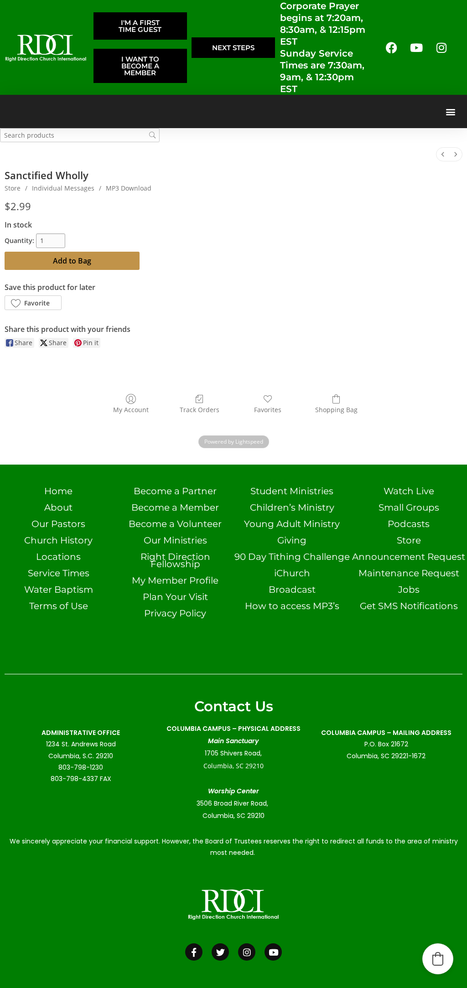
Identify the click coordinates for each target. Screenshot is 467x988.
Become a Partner (175, 491)
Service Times (58, 573)
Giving (291, 540)
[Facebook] (391, 47)
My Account (131, 409)
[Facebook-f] (193, 952)
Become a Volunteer (175, 523)
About (58, 507)
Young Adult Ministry (292, 523)
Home (58, 491)
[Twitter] (220, 952)
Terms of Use (58, 605)
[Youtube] (416, 47)
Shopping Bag (336, 409)
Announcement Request (408, 556)
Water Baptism (58, 589)
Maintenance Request (408, 573)
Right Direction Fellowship (175, 560)
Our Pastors (58, 523)
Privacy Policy (175, 613)
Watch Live (409, 491)
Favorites (267, 409)
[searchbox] (80, 135)
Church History (58, 540)
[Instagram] (441, 47)
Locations (58, 556)
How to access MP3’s (292, 605)
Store (13, 188)
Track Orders (199, 409)
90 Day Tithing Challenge (292, 556)
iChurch (292, 573)
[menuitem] (442, 154)
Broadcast (292, 589)
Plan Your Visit (175, 596)
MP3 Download (128, 188)
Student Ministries (291, 491)
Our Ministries (175, 540)
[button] (450, 111)
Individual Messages (63, 188)
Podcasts (409, 523)
